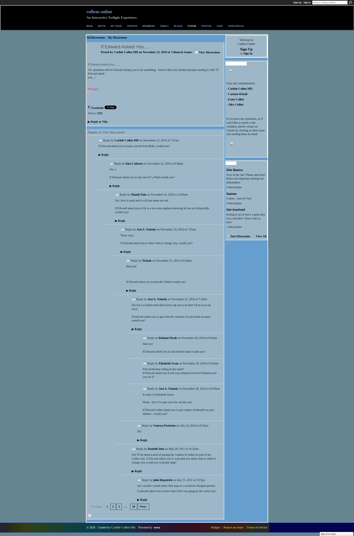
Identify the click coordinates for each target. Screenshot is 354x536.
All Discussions (95, 37)
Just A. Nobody (146, 229)
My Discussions (117, 37)
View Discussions (209, 52)
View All (261, 236)
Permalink (100, 140)
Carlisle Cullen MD (126, 52)
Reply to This (97, 121)
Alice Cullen (235, 104)
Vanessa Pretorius (164, 425)
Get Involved (235, 209)
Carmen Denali (237, 94)
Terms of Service (257, 527)
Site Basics (234, 170)
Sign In (306, 2)
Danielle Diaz (156, 448)
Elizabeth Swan (168, 363)
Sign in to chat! (328, 534)
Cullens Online (99, 11)
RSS (89, 515)
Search (350, 2)
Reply (103, 154)
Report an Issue (233, 527)
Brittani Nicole (168, 337)
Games (188, 52)
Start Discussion (240, 236)
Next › (143, 506)
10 (133, 506)
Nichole (147, 260)
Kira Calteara (134, 163)
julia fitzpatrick (162, 480)
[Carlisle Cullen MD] (93, 54)
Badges (215, 527)
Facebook (97, 107)
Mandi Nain (138, 194)
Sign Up (297, 2)
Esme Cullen (236, 99)
